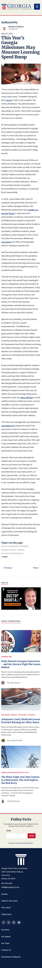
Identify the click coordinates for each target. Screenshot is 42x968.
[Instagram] (14, 922)
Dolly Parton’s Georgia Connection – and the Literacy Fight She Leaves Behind (20, 664)
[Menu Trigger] (37, 7)
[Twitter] (8, 922)
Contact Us (6, 950)
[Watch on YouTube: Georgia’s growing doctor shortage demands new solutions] (21, 598)
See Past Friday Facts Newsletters (21, 843)
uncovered (6, 242)
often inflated (26, 397)
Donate (4, 894)
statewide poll (7, 425)
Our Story (5, 929)
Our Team (5, 943)
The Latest (6, 907)
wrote (9, 100)
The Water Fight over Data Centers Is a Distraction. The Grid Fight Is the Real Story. (20, 780)
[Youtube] (19, 922)
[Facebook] (3, 922)
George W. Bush (8, 550)
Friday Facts (6, 914)
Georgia (20, 550)
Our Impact (6, 936)
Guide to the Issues (9, 900)
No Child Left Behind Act (12, 553)
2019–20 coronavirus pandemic (15, 546)
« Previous (7, 567)
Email (8, 830)
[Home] (16, 7)
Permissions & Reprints (11, 956)
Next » (36, 567)
